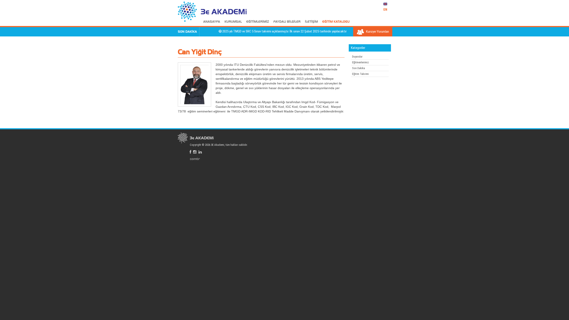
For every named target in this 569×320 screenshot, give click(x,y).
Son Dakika (358, 68)
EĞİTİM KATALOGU (336, 21)
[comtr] (195, 158)
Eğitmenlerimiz (360, 62)
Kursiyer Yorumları (377, 32)
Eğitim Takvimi (360, 74)
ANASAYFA (211, 21)
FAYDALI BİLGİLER (287, 21)
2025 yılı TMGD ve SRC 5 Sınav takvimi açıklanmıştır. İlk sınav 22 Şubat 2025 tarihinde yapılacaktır (277, 31)
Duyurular (357, 56)
